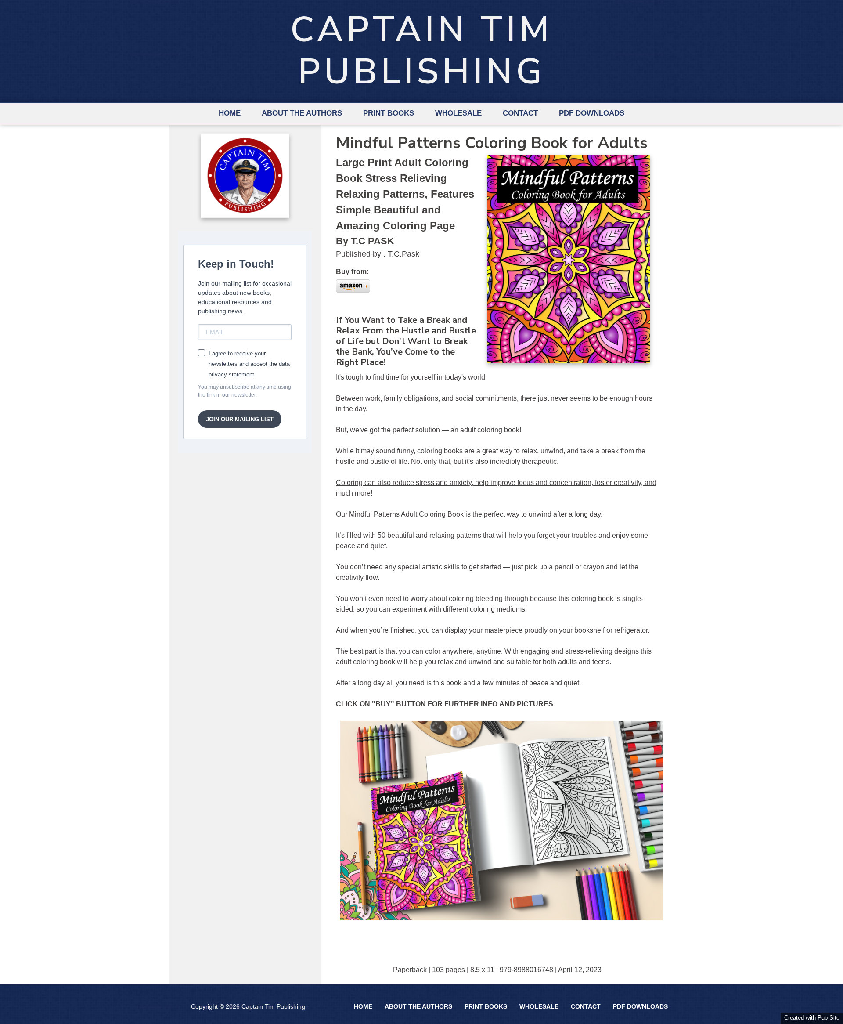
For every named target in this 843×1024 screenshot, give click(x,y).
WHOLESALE (458, 113)
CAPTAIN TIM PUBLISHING (421, 51)
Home (230, 113)
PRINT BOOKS (388, 113)
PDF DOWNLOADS (591, 113)
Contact (520, 113)
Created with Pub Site (811, 1017)
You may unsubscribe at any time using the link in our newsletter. (244, 391)
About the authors (302, 113)
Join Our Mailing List (240, 419)
